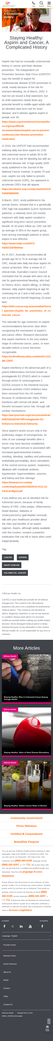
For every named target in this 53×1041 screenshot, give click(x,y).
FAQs (5, 996)
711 (28, 864)
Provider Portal (9, 945)
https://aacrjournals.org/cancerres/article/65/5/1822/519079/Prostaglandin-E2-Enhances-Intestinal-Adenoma (26, 419)
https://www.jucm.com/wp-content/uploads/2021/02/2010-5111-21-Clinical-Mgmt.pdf (25, 486)
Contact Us (7, 1004)
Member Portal (9, 956)
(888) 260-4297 (10, 864)
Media (5, 980)
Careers (6, 988)
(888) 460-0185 (23, 860)
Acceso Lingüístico (20, 910)
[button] (41, 4)
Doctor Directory (10, 964)
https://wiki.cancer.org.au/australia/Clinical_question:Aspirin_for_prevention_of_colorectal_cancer (26, 310)
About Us (7, 972)
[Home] (9, 4)
